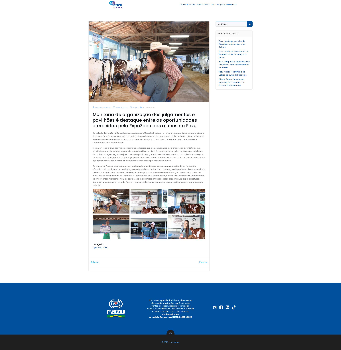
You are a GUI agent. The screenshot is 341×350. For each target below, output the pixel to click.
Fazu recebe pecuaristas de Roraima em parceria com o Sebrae (232, 44)
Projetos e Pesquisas (227, 4)
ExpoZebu (97, 247)
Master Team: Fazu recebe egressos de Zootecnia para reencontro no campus (232, 82)
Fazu (105, 247)
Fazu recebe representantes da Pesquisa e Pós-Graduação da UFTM (233, 54)
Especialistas (203, 4)
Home (183, 4)
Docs (213, 4)
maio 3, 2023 (121, 107)
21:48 (135, 107)
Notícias (191, 4)
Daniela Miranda (102, 107)
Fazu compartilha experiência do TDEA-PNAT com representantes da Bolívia (234, 64)
